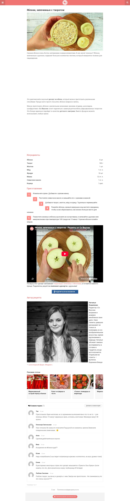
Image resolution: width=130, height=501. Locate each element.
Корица (30, 183)
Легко (65, 49)
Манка (29, 177)
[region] (65, 78)
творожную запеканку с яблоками (67, 284)
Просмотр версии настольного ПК (66, 496)
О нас (53, 490)
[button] (2, 2)
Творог (30, 163)
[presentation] (99, 387)
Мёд (28, 170)
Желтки (30, 167)
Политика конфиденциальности (68, 490)
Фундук (30, 173)
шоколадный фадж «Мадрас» (40, 365)
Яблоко (30, 160)
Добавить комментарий (93, 405)
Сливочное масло (34, 180)
